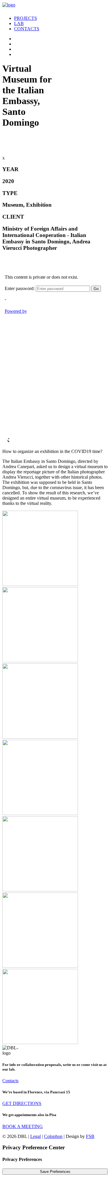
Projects (25, 18)
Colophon (53, 1136)
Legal (35, 1136)
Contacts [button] (10, 1080)
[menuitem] (61, 18)
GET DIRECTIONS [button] (21, 1103)
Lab (19, 23)
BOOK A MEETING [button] (22, 1126)
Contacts (26, 28)
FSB (90, 1136)
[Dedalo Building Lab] (55, 6)
